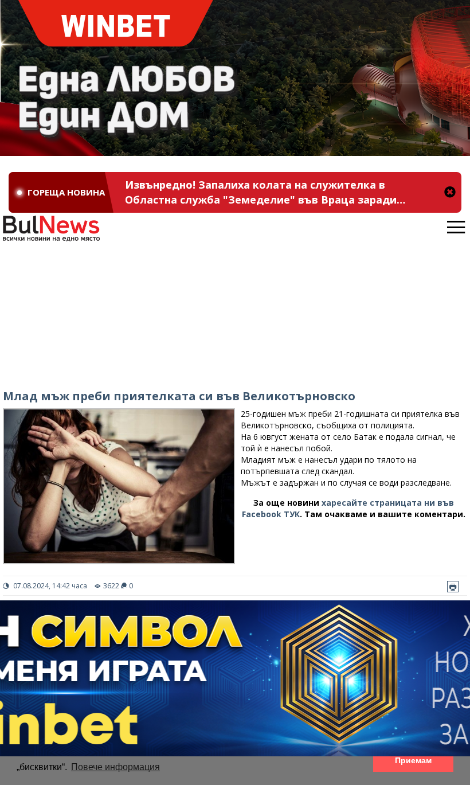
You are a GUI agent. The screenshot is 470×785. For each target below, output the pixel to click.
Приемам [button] (413, 760)
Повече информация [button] (115, 767)
